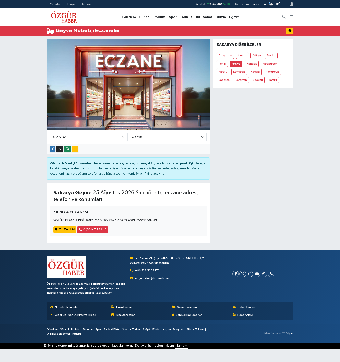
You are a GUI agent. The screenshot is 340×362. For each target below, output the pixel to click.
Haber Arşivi (245, 314)
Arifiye (256, 55)
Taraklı (273, 79)
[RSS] (271, 274)
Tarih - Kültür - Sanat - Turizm (203, 17)
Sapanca (224, 79)
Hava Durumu (124, 307)
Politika (160, 17)
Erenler (271, 55)
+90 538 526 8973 (147, 270)
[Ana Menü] (291, 17)
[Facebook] (235, 274)
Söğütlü (258, 79)
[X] (242, 274)
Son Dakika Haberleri (189, 314)
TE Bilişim (287, 333)
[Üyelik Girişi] (290, 4)
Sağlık (146, 329)
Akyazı (242, 55)
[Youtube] (257, 274)
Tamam (181, 345)
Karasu (223, 71)
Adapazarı (225, 55)
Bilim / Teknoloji (196, 329)
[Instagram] (250, 274)
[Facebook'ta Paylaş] (52, 149)
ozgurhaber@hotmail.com (152, 278)
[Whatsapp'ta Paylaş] (67, 149)
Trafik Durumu (246, 307)
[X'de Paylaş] (59, 149)
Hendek (252, 63)
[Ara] (284, 17)
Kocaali (255, 71)
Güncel (144, 17)
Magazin (178, 329)
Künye (71, 4)
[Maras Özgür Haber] (64, 17)
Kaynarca (239, 71)
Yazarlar (55, 4)
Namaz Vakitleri (187, 307)
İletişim (86, 4)
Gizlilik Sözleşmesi (58, 333)
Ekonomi (88, 329)
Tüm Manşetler (125, 314)
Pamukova (272, 71)
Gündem (129, 17)
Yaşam (167, 329)
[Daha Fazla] (75, 149)
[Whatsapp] (264, 274)
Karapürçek (270, 63)
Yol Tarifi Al (67, 229)
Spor (173, 17)
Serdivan (241, 79)
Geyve (236, 63)
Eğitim (234, 17)
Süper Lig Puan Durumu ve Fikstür (75, 314)
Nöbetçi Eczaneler (67, 307)
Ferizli (222, 63)
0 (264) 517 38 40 (94, 229)
